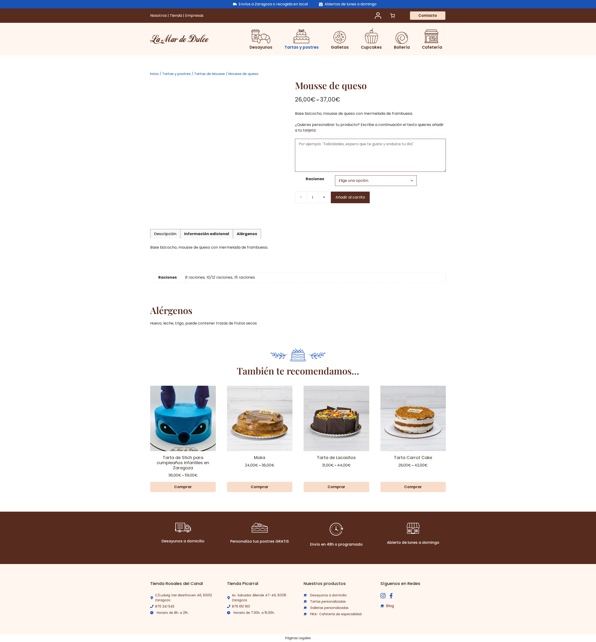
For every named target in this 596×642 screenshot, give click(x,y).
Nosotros (159, 15)
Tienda (176, 15)
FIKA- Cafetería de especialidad (336, 614)
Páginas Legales (298, 638)
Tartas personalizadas (328, 601)
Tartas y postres (301, 47)
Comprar (183, 487)
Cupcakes (371, 47)
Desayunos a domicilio (328, 595)
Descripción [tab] (165, 234)
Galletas (340, 47)
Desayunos (261, 47)
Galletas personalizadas (329, 607)
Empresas (194, 15)
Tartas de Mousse (209, 73)
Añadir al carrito (350, 197)
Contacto (427, 15)
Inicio (154, 73)
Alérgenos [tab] (247, 234)
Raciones (315, 179)
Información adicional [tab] (206, 234)
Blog (390, 605)
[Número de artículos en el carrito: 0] (392, 15)
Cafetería (432, 47)
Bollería (402, 47)
